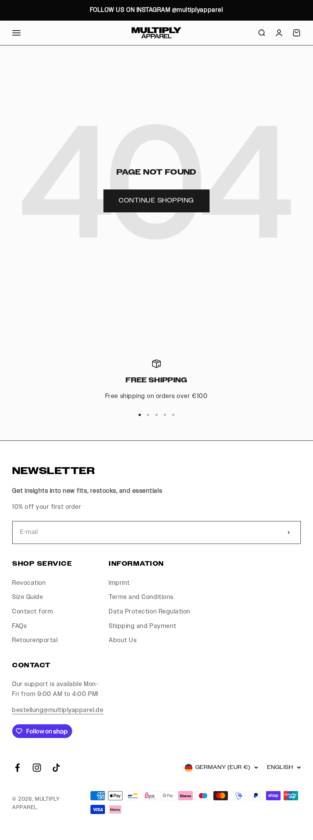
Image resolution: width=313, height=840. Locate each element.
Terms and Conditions (141, 597)
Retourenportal (35, 640)
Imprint (119, 583)
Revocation (29, 583)
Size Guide (27, 597)
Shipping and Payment (142, 626)
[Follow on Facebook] (17, 767)
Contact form (32, 612)
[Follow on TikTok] (56, 767)
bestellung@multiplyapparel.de (57, 710)
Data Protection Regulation (149, 612)
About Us (123, 640)
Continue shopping (156, 201)
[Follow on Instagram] (37, 767)
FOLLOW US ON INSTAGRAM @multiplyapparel (156, 10)
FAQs (19, 626)
